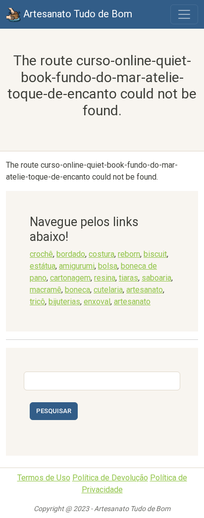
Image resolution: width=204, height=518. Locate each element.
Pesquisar (53, 411)
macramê (45, 289)
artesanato (144, 289)
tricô (37, 301)
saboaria (156, 278)
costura (101, 254)
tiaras (128, 278)
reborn (129, 254)
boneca (77, 289)
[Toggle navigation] (184, 14)
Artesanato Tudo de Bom (76, 14)
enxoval (97, 301)
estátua (42, 266)
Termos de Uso (43, 477)
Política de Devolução (110, 477)
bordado (70, 254)
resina (104, 278)
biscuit (155, 254)
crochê (41, 254)
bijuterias (64, 301)
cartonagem (70, 278)
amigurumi (77, 266)
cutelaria (108, 289)
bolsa (107, 266)
